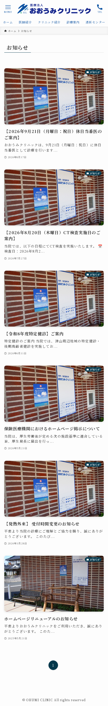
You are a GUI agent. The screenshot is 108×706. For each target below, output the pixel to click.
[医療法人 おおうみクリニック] (53, 9)
